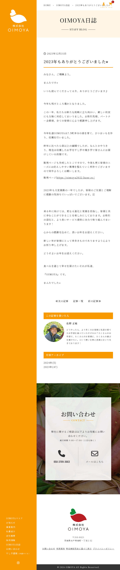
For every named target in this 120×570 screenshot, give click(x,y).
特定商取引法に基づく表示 (79, 548)
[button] (78, 363)
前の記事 (93, 301)
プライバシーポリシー (103, 548)
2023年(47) (51, 367)
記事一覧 (78, 301)
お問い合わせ (48, 548)
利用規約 (60, 548)
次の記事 (63, 301)
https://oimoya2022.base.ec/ (75, 177)
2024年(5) (50, 362)
